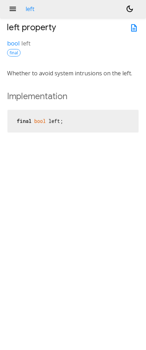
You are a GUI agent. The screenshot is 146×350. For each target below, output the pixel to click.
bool (13, 43)
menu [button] (13, 9)
